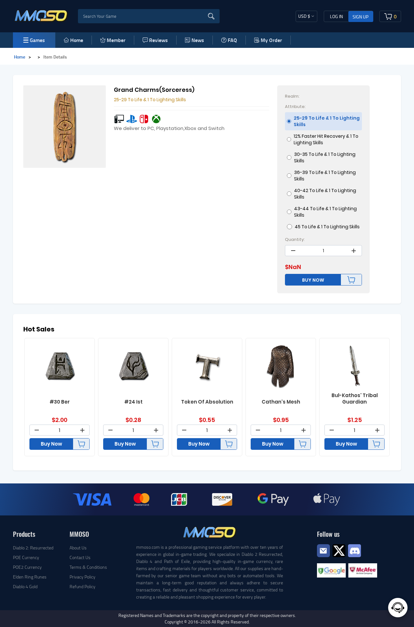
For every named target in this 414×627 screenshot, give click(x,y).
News (197, 40)
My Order (271, 40)
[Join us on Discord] (354, 550)
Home (76, 40)
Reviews (158, 40)
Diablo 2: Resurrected (33, 548)
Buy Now (51, 443)
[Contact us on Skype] (338, 550)
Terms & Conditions (88, 567)
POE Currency (26, 557)
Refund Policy (82, 586)
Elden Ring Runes (30, 577)
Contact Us (80, 557)
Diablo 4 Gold (25, 586)
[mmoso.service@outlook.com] (323, 557)
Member (116, 40)
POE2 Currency (27, 567)
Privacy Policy (82, 577)
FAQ (232, 40)
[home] (41, 15)
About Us (78, 548)
